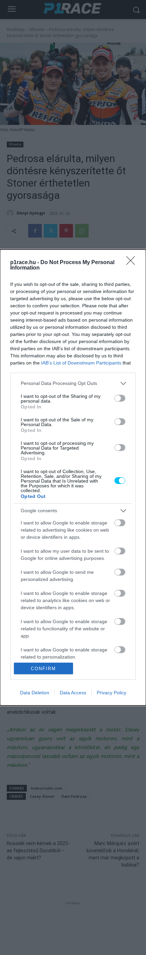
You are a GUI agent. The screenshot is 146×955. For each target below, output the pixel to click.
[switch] (119, 398)
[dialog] (73, 477)
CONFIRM (43, 668)
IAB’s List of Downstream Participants (81, 363)
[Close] (132, 262)
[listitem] (73, 383)
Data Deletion (34, 692)
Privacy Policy (111, 692)
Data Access (73, 692)
